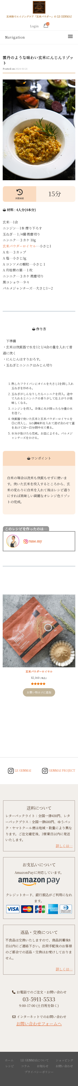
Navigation (15, 37)
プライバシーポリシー (39, 1072)
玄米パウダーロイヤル (19, 246)
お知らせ (42, 1066)
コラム (25, 1066)
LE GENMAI (22, 770)
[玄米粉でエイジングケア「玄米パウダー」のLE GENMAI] (39, 8)
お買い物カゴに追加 (39, 692)
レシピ (9, 1066)
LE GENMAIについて (35, 1060)
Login (34, 26)
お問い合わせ (64, 1066)
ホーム (9, 1060)
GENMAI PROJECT (61, 770)
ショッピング (64, 1060)
